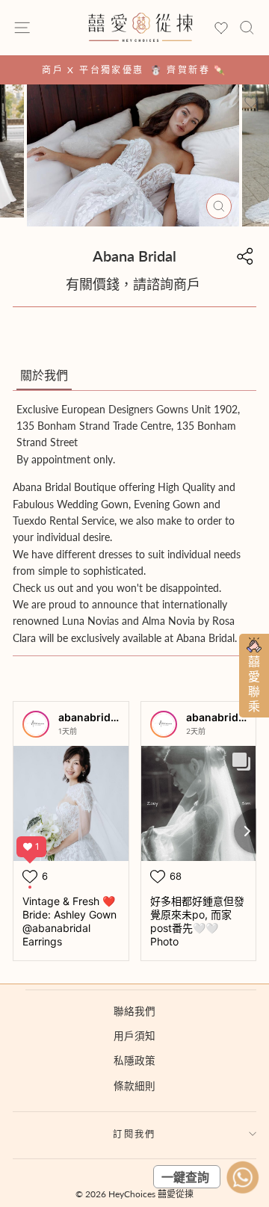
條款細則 (134, 1086)
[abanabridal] (35, 724)
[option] (134, 70)
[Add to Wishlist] (251, 102)
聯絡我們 (134, 1011)
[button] (44, 376)
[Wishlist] (221, 28)
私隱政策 (134, 1060)
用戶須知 (134, 1036)
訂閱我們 (134, 1134)
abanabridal (89, 717)
